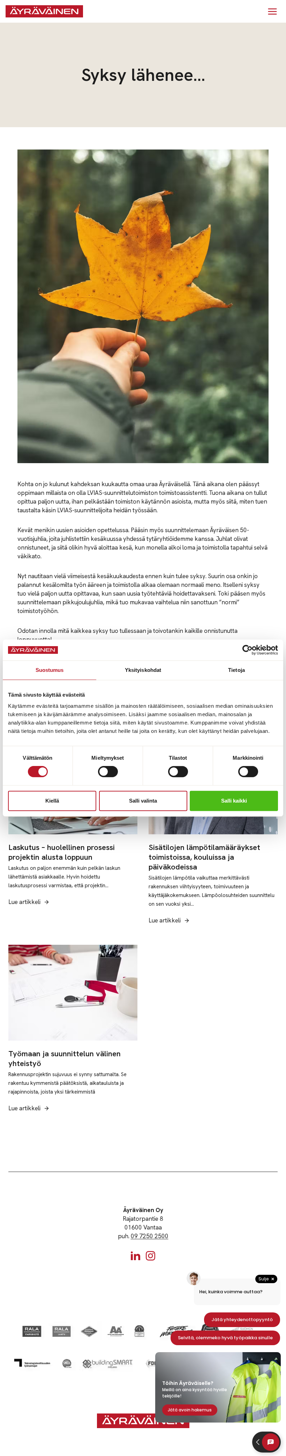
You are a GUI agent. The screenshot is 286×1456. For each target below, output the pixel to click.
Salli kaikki (234, 801)
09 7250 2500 (149, 1236)
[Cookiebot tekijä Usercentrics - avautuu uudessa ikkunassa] (247, 650)
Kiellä (52, 801)
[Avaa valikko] (272, 11)
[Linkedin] (135, 1255)
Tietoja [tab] (236, 670)
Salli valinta (143, 801)
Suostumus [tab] (50, 670)
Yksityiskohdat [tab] (143, 670)
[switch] (108, 771)
